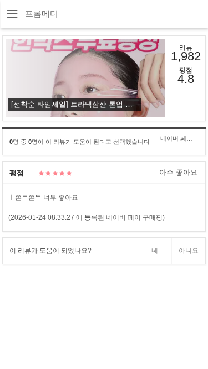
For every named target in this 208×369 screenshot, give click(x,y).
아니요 (189, 250)
